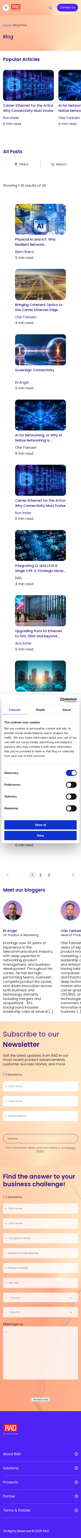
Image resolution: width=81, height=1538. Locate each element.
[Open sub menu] (76, 1454)
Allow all (40, 824)
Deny (40, 835)
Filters (23, 164)
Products (10, 1482)
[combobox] (43, 1298)
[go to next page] (73, 875)
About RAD (12, 1454)
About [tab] (66, 709)
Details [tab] (40, 709)
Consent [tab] (14, 709)
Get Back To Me (40, 1399)
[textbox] (16, 1297)
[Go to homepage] (16, 10)
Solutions (10, 1468)
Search (61, 164)
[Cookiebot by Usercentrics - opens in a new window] (60, 700)
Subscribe (13, 1138)
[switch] (71, 785)
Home (7, 25)
